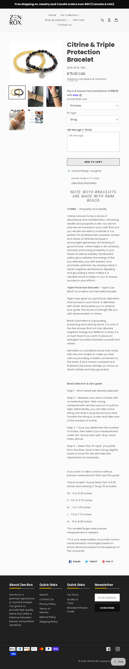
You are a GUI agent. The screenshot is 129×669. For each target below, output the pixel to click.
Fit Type (71, 113)
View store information (83, 182)
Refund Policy (47, 617)
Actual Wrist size (77, 99)
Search (43, 594)
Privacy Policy (47, 604)
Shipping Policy (48, 621)
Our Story (72, 594)
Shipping (72, 79)
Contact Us (46, 599)
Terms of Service (44, 610)
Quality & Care (72, 601)
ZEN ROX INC (93, 661)
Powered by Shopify (110, 661)
